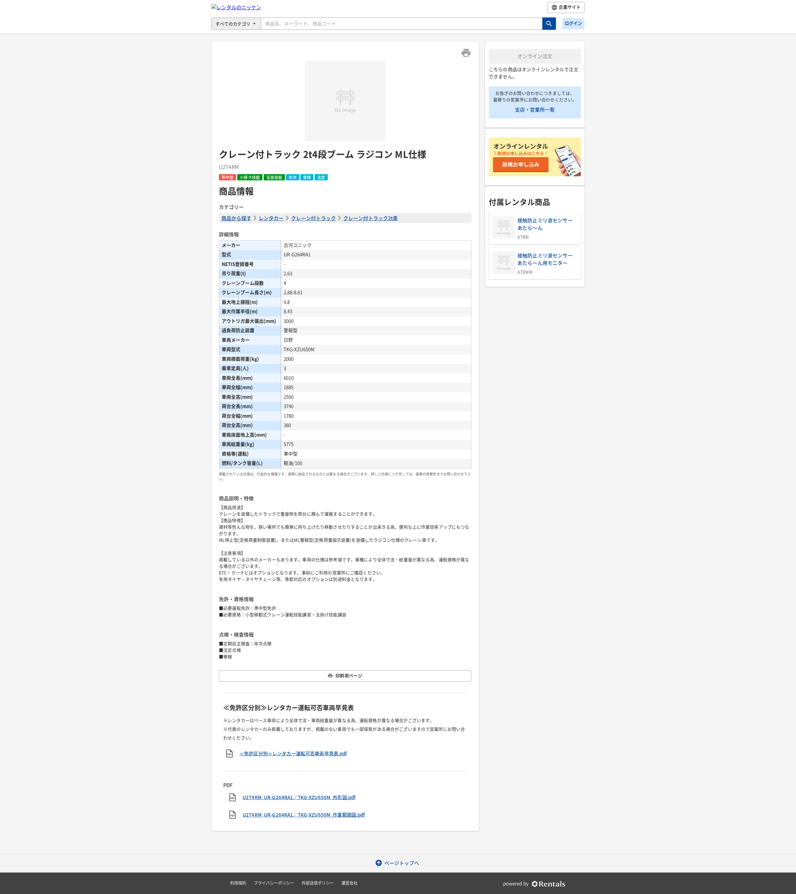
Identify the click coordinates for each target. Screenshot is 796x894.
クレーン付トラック (313, 218)
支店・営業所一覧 (535, 109)
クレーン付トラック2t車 (370, 218)
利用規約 (238, 883)
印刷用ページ (349, 676)
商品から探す (236, 218)
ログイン (573, 23)
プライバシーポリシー (274, 883)
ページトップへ (401, 863)
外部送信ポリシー (318, 883)
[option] (345, 101)
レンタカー (271, 218)
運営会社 (349, 883)
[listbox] (345, 101)
